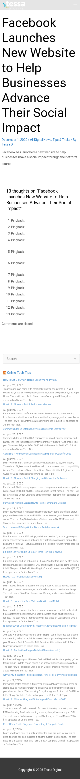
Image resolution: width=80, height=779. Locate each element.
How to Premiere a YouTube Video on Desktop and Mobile (31, 601)
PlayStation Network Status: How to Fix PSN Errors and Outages (34, 503)
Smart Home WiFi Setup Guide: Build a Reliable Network (31, 527)
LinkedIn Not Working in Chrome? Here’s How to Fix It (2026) (33, 552)
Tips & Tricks (61, 139)
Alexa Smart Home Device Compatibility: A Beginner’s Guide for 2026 (37, 454)
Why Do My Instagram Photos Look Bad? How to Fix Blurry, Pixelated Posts (40, 675)
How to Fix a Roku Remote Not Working (22, 576)
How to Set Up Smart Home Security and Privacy (30, 379)
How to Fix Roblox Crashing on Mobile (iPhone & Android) (31, 650)
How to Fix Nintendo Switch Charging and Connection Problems (35, 478)
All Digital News (40, 139)
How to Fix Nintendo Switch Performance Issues (27, 404)
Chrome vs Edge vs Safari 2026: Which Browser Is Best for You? (34, 429)
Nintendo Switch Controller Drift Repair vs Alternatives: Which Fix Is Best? (39, 626)
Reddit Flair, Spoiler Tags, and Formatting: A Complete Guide (33, 724)
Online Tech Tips (19, 373)
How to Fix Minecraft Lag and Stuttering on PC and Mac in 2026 (34, 699)
